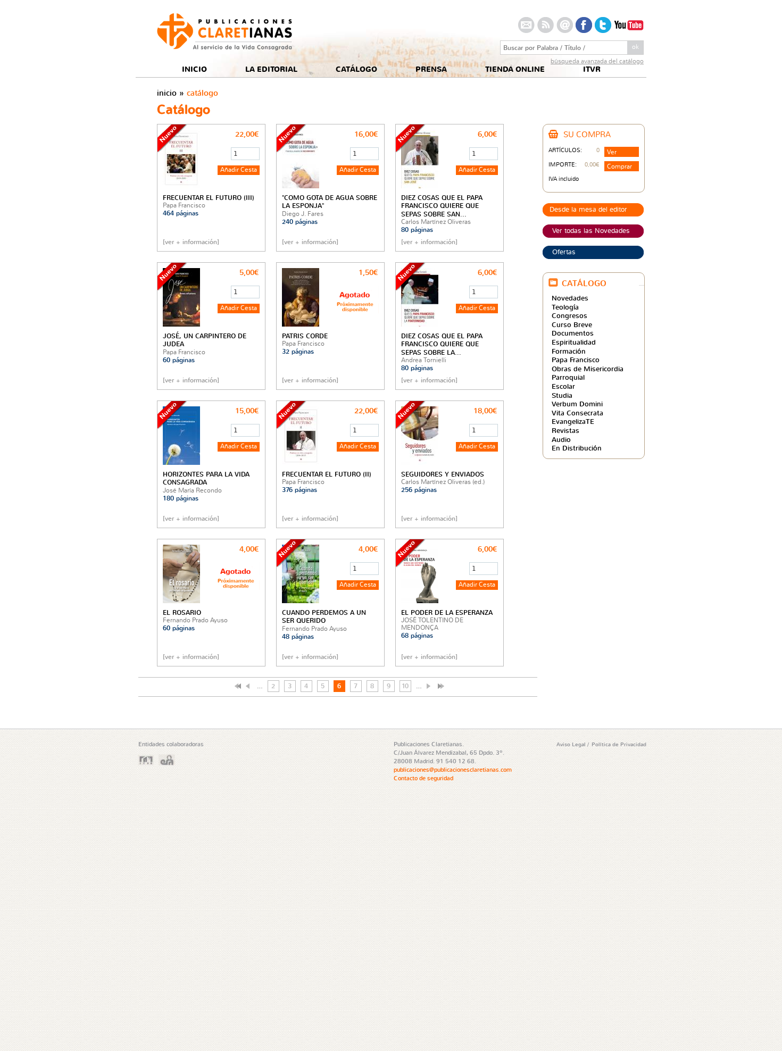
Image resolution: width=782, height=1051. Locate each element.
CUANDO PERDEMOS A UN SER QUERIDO (324, 616)
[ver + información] (191, 242)
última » (441, 686)
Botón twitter (603, 25)
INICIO (194, 69)
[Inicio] (224, 47)
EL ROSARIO (182, 612)
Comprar (619, 166)
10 (405, 686)
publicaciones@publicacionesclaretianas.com (453, 769)
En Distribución (577, 448)
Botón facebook (584, 25)
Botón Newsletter (564, 25)
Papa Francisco (576, 359)
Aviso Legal (571, 744)
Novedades (570, 298)
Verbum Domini (577, 403)
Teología (565, 307)
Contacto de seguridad (423, 778)
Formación (569, 351)
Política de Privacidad (619, 744)
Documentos (573, 333)
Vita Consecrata (577, 412)
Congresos (569, 315)
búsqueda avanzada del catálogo (597, 61)
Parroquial (568, 377)
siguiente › (430, 686)
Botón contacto (526, 25)
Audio (561, 439)
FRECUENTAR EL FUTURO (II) (326, 474)
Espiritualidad (574, 342)
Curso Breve (572, 324)
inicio (167, 93)
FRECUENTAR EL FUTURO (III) (208, 198)
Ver (612, 152)
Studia (562, 395)
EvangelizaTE (573, 421)
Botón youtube (629, 25)
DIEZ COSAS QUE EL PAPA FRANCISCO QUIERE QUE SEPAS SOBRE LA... (441, 344)
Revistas (565, 430)
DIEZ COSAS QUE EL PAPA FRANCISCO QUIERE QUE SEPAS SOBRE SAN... (441, 206)
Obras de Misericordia (587, 368)
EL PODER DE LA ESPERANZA (447, 612)
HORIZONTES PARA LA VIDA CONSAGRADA (206, 478)
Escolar (563, 386)
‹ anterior (249, 686)
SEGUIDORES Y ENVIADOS (442, 474)
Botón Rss (545, 25)
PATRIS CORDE (305, 336)
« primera (238, 686)
